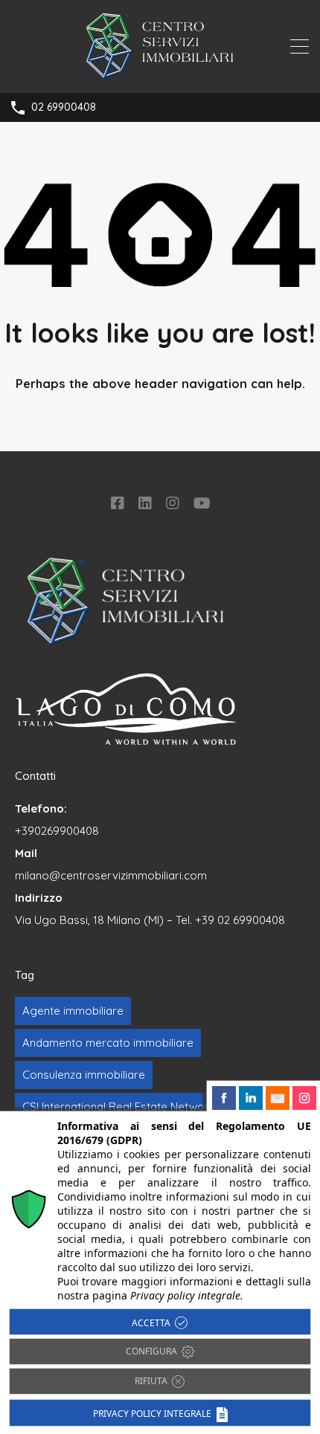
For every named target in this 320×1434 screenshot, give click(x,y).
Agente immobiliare (73, 1011)
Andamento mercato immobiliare (107, 1043)
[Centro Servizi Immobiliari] (160, 75)
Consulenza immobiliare (83, 1075)
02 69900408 (63, 107)
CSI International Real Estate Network (118, 1106)
